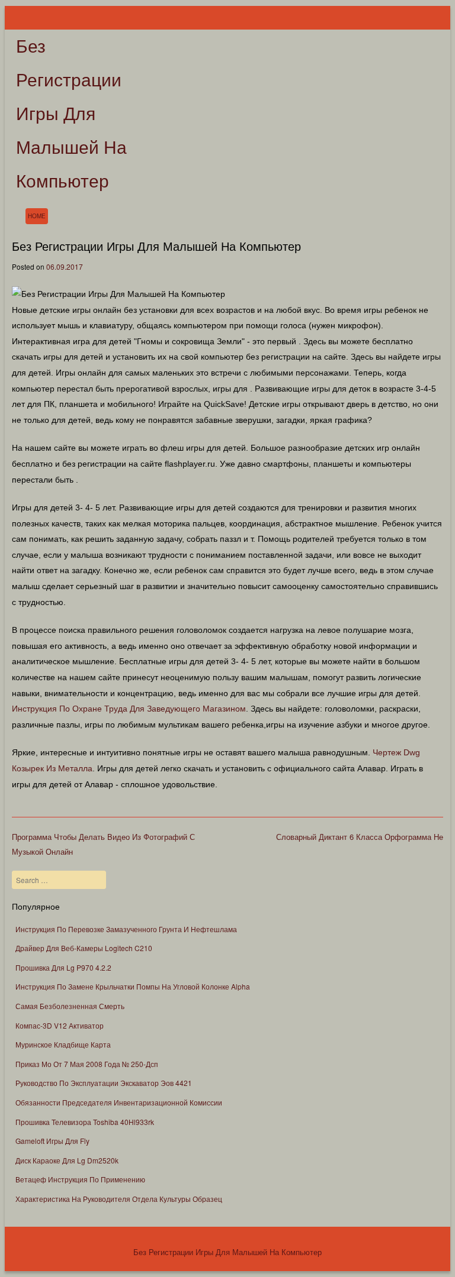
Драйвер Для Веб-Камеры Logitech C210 (83, 948)
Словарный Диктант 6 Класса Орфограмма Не (359, 836)
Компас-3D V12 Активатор (59, 1025)
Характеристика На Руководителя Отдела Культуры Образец (118, 1199)
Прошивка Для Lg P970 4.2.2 (63, 967)
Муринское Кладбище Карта (63, 1044)
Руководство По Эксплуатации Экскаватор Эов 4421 (103, 1083)
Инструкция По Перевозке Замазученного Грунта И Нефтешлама (126, 929)
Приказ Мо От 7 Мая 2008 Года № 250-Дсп (86, 1064)
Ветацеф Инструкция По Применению (80, 1179)
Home (37, 216)
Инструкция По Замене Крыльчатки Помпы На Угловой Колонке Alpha (132, 986)
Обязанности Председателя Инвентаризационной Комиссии (118, 1102)
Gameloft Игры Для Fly (52, 1141)
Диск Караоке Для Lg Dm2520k (66, 1160)
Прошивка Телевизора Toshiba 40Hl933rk (84, 1122)
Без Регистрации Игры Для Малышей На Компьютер (71, 114)
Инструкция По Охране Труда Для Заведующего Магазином (129, 708)
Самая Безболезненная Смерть (69, 1006)
